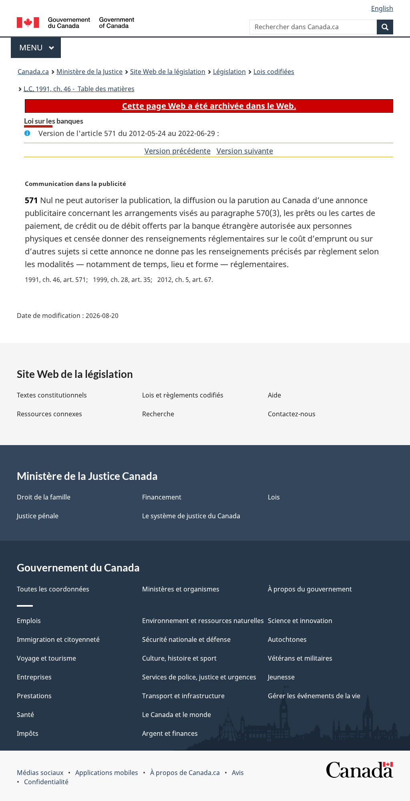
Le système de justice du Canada (191, 515)
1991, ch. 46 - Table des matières (79, 88)
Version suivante (245, 151)
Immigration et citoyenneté (58, 639)
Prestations (34, 695)
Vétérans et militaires (300, 658)
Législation (229, 71)
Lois (274, 497)
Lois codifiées (273, 71)
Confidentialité (46, 781)
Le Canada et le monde (176, 714)
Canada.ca (33, 71)
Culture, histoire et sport (179, 658)
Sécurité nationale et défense (186, 639)
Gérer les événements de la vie (314, 695)
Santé (25, 714)
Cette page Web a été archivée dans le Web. (209, 105)
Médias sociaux (40, 772)
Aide (274, 395)
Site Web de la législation (167, 71)
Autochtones (287, 639)
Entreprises (34, 677)
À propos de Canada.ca (185, 772)
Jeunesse (281, 677)
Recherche (158, 413)
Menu (40, 47)
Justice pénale (37, 515)
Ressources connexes (49, 413)
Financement (161, 497)
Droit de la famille (43, 497)
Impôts (27, 733)
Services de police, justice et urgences (199, 677)
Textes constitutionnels (52, 395)
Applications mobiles (106, 772)
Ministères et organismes (180, 589)
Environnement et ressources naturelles (203, 620)
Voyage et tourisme (46, 658)
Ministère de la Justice (89, 71)
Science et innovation (300, 620)
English (382, 8)
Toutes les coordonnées (53, 589)
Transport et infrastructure (183, 695)
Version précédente (178, 151)
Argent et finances (170, 733)
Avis (238, 772)
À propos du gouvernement (310, 589)
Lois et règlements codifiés (182, 395)
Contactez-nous (292, 413)
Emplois (29, 620)
